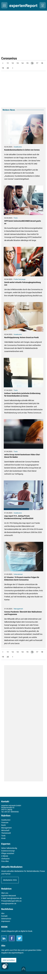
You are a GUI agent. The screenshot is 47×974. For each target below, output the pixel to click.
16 (32, 63)
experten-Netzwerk (8, 896)
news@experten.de (8, 904)
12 (13, 63)
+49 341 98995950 (11, 812)
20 (8, 68)
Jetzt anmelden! (9, 960)
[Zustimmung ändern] (5, 966)
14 (22, 63)
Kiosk (30, 931)
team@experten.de (14, 898)
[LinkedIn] (4, 938)
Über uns (4, 893)
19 (3, 68)
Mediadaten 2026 (10, 880)
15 (27, 63)
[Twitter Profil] (19, 938)
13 (18, 63)
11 (8, 63)
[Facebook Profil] (12, 938)
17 (37, 63)
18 (42, 63)
